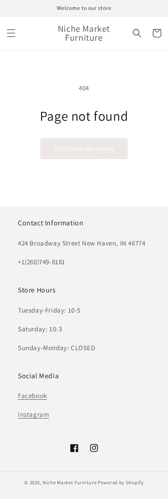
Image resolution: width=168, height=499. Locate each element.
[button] (11, 33)
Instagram (33, 414)
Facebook (32, 395)
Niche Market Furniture (69, 482)
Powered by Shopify (121, 482)
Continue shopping (84, 148)
